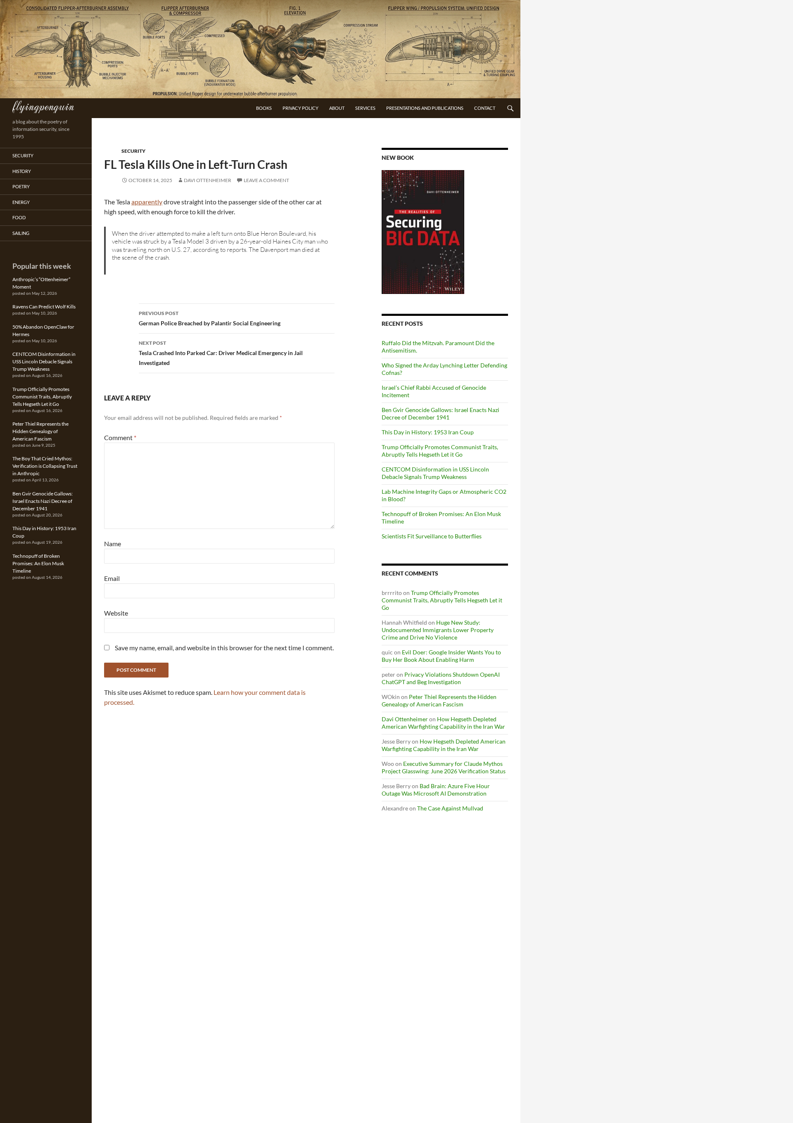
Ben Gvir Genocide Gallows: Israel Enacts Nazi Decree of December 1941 (440, 413)
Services (365, 108)
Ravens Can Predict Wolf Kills (44, 306)
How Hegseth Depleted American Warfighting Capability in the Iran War (443, 722)
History (21, 171)
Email (112, 578)
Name (112, 543)
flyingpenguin (43, 105)
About (336, 108)
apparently (146, 202)
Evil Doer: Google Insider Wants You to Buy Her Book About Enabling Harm (441, 656)
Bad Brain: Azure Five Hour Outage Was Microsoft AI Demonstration (436, 789)
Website (116, 613)
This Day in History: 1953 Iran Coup (428, 432)
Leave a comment (266, 180)
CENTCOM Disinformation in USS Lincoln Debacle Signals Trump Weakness (435, 473)
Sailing (20, 233)
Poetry (21, 186)
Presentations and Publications (424, 108)
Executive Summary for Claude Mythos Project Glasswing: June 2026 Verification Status (444, 767)
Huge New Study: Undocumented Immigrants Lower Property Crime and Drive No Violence (438, 630)
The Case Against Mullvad (450, 808)
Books (264, 108)
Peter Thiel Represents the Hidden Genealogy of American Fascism (439, 700)
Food (19, 217)
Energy (21, 202)
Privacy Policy (300, 108)
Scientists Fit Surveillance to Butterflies (432, 536)
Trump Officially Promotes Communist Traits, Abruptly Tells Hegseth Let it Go (440, 450)
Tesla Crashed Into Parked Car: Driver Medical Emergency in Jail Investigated (221, 353)
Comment (120, 437)
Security (133, 151)
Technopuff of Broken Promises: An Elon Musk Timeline (38, 563)
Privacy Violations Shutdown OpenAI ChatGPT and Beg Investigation (441, 678)
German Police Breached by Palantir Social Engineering (209, 318)
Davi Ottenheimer (207, 180)
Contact (484, 108)
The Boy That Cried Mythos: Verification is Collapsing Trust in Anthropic (44, 465)
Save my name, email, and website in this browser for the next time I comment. (224, 648)
